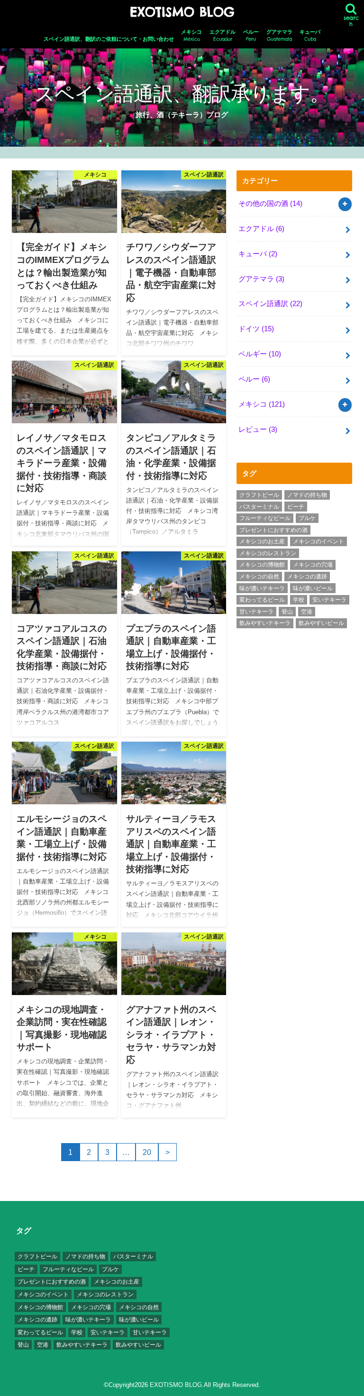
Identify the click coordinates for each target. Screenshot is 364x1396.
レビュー (257, 429)
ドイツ (256, 329)
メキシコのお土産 (262, 541)
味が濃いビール (313, 588)
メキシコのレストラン (267, 553)
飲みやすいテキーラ (265, 623)
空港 (306, 611)
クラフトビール (259, 495)
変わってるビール (262, 599)
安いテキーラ (329, 599)
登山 (287, 611)
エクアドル (222, 35)
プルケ (307, 518)
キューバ (310, 35)
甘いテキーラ (256, 611)
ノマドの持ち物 (307, 495)
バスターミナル (259, 506)
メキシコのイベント (318, 541)
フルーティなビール (265, 518)
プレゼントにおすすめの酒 (273, 530)
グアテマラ (279, 35)
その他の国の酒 (270, 203)
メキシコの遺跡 (307, 576)
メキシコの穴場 (313, 564)
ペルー (251, 35)
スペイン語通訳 (270, 303)
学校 (298, 599)
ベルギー (259, 354)
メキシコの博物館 (262, 564)
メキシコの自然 (259, 576)
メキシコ (191, 35)
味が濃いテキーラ (262, 588)
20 (147, 1152)
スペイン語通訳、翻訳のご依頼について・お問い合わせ (109, 39)
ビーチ (295, 506)
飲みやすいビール (321, 623)
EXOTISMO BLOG (182, 12)
